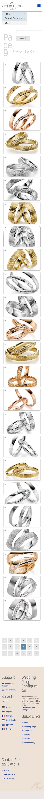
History (27, 735)
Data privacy (9, 778)
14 (17, 653)
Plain (7, 14)
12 (4, 653)
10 (30, 647)
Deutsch (9, 707)
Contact (7, 770)
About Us (28, 731)
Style (7, 22)
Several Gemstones (14, 18)
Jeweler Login (10, 690)
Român (9, 729)
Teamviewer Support (8, 685)
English (9, 711)
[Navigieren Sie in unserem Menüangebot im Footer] (37, 6)
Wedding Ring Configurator (28, 708)
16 (30, 653)
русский (9, 725)
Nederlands (11, 720)
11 (36, 647)
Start (26, 723)
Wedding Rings (30, 727)
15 (23, 653)
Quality (27, 739)
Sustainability (29, 743)
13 (10, 653)
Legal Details (9, 774)
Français (9, 716)
